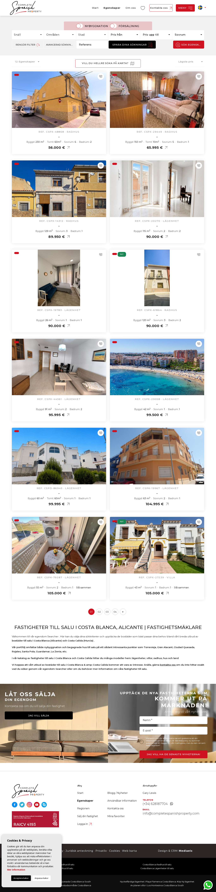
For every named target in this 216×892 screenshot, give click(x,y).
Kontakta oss (159, 7)
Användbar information (122, 800)
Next (103, 101)
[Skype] (44, 804)
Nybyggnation (96, 26)
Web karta (129, 850)
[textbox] (29, 35)
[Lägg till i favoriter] (101, 76)
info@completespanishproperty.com (171, 813)
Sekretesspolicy (182, 740)
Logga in (83, 823)
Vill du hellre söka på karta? (105, 63)
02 (99, 611)
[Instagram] (30, 804)
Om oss (131, 7)
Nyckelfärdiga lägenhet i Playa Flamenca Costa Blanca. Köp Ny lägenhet (157, 881)
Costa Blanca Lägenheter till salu (157, 868)
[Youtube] (37, 804)
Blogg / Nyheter (117, 792)
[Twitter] (22, 804)
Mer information (16, 869)
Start (95, 7)
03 (107, 611)
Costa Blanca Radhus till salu (157, 864)
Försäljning (129, 26)
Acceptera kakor (21, 878)
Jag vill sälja (38, 715)
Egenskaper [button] (112, 7)
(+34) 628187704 (155, 804)
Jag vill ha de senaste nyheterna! (173, 754)
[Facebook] (15, 804)
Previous (15, 101)
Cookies (114, 850)
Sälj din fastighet (87, 816)
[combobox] (28, 35)
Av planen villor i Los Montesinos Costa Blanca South (157, 885)
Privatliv (101, 850)
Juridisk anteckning (79, 850)
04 (115, 611)
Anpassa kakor (41, 878)
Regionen (83, 808)
